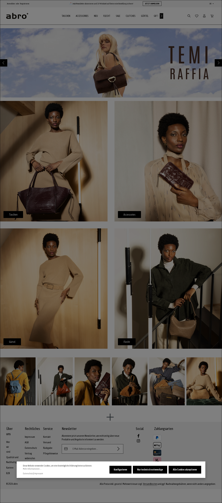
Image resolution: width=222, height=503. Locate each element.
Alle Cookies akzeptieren (185, 469)
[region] (111, 62)
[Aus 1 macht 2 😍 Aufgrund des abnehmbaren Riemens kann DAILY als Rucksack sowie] (18, 381)
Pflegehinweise (50, 453)
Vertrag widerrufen (30, 456)
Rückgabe (47, 448)
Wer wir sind (8, 447)
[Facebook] (138, 437)
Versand (47, 442)
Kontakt (47, 436)
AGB (27, 442)
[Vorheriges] (3, 62)
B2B (8, 473)
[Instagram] (138, 441)
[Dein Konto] (204, 15)
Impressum (30, 436)
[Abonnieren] (118, 449)
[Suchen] (189, 15)
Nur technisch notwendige (150, 469)
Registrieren (24, 3)
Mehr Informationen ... (32, 469)
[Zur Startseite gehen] (17, 16)
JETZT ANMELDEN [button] (152, 3)
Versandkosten (150, 484)
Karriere (10, 467)
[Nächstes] (161, 16)
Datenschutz (31, 448)
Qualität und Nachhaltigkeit (13, 460)
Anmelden (11, 3)
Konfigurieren (120, 469)
